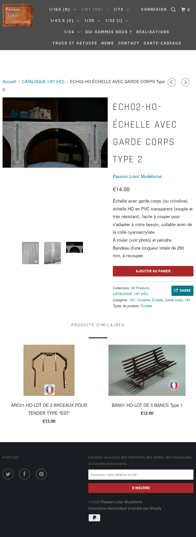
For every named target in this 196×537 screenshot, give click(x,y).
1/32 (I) (115, 21)
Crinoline (143, 299)
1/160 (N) (61, 9)
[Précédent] (172, 82)
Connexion (154, 9)
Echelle (157, 299)
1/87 (132, 299)
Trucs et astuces (74, 43)
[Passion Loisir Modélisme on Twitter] (9, 474)
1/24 (71, 32)
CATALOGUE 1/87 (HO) (130, 293)
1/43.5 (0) (63, 21)
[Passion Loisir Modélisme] (18, 15)
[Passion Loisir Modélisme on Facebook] (25, 474)
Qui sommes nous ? (108, 32)
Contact (129, 43)
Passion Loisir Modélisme (137, 176)
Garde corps (174, 299)
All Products (140, 287)
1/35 (90, 21)
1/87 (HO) (93, 9)
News (107, 43)
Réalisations (152, 32)
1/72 (120, 9)
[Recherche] (174, 10)
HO (187, 299)
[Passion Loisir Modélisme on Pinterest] (42, 474)
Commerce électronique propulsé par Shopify (125, 508)
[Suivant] (186, 82)
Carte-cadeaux (162, 43)
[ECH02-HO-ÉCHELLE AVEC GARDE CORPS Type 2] (55, 132)
